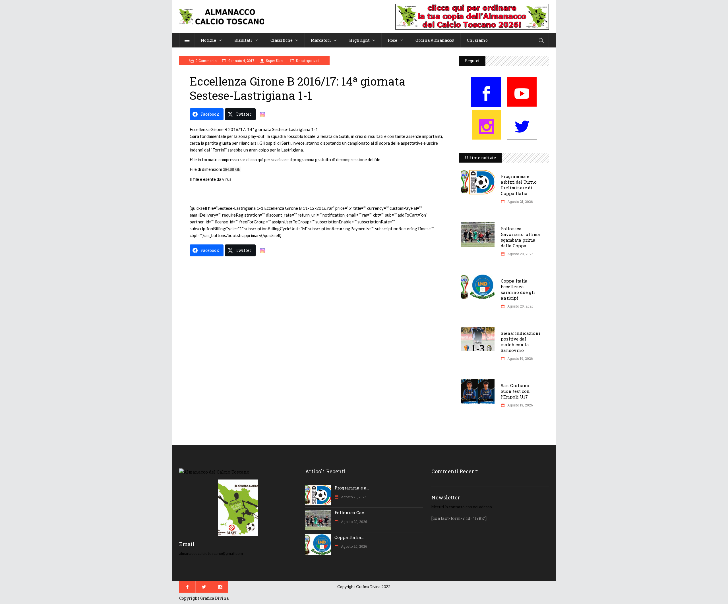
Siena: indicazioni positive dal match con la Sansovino (520, 341)
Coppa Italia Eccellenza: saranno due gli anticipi (518, 289)
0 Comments (206, 60)
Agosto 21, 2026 (519, 201)
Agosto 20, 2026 (519, 254)
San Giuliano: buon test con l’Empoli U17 (515, 391)
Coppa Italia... (349, 537)
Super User (275, 60)
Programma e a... (351, 488)
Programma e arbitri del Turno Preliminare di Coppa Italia (519, 184)
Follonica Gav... (350, 512)
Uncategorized (307, 60)
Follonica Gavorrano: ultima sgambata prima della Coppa (520, 237)
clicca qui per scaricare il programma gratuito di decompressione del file (313, 159)
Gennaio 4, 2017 (241, 60)
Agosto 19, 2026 (519, 358)
